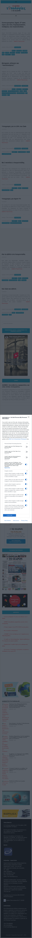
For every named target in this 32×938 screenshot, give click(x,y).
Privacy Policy (24, 520)
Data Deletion (7, 520)
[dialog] (16, 469)
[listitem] (16, 443)
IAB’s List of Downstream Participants (18, 439)
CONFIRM (9, 515)
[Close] (29, 417)
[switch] (26, 446)
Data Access (16, 520)
